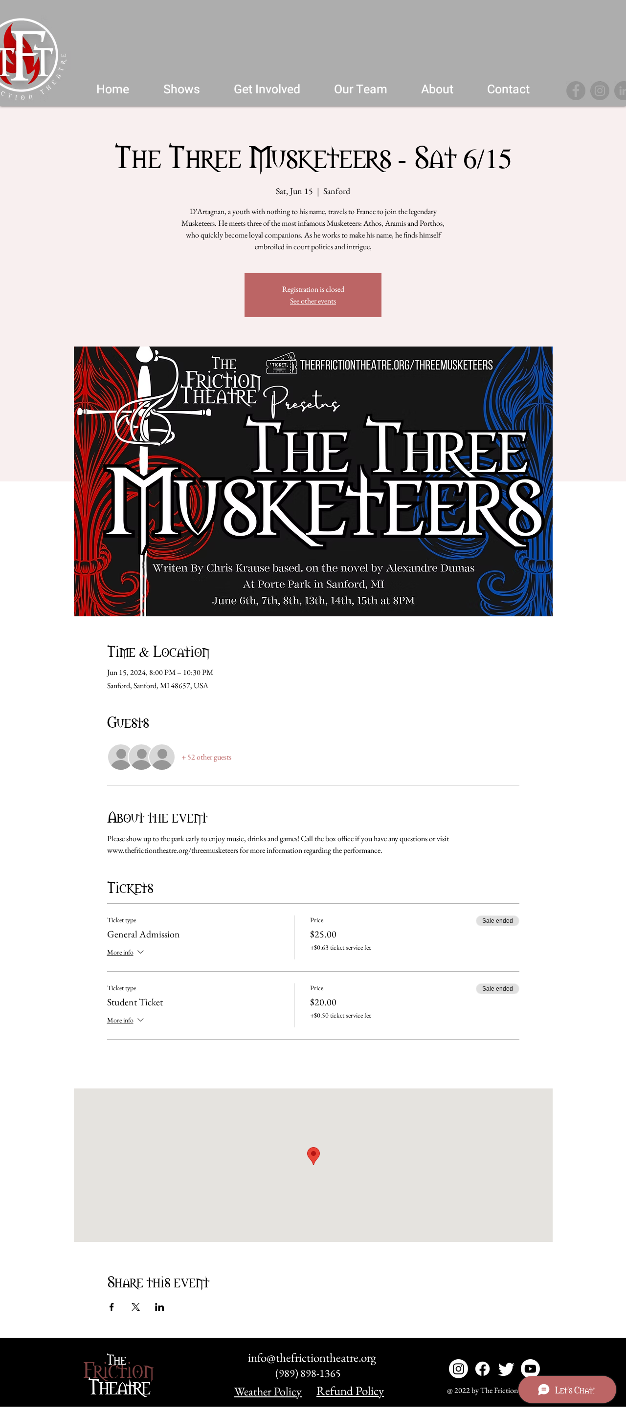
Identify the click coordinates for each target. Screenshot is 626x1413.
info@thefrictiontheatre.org (312, 1357)
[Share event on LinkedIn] (159, 1307)
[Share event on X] (135, 1307)
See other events (313, 301)
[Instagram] (599, 90)
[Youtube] (530, 1368)
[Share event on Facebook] (111, 1307)
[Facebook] (575, 90)
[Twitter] (506, 1368)
